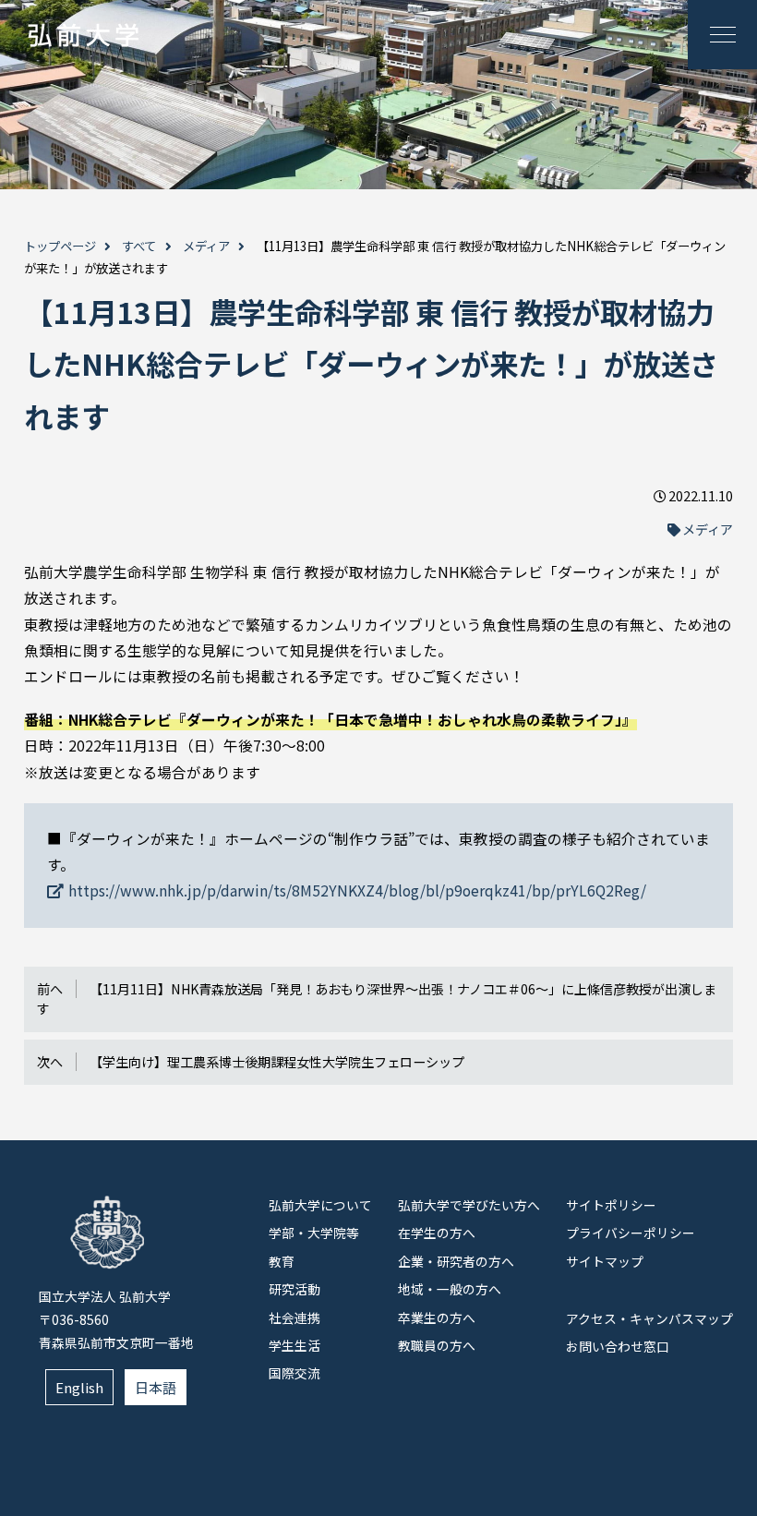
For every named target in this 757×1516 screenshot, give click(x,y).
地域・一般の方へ (449, 1289)
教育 (281, 1261)
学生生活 (294, 1345)
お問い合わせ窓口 (617, 1346)
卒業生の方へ (436, 1317)
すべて (139, 246)
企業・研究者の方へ (456, 1261)
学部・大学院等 (314, 1232)
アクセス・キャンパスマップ (649, 1318)
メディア (206, 246)
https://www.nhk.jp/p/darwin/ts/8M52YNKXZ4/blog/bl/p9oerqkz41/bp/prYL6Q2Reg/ (357, 890)
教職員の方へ (436, 1345)
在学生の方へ (436, 1232)
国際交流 (294, 1373)
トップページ (60, 246)
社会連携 (294, 1317)
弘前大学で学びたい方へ (469, 1205)
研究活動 (294, 1289)
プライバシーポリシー (630, 1232)
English (79, 1387)
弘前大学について (320, 1205)
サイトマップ (604, 1261)
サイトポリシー (611, 1205)
